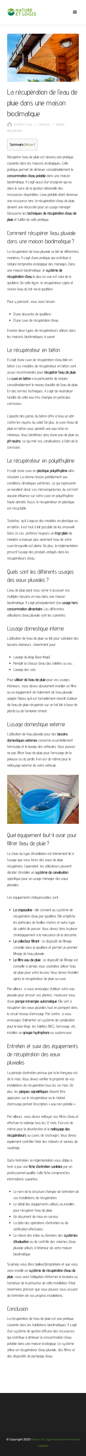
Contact (59, 1439)
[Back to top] (81, 1451)
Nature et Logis (23, 124)
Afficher (29, 144)
